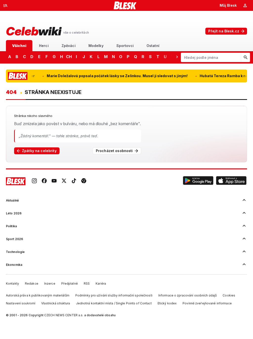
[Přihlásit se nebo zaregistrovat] (245, 5)
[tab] (19, 45)
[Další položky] (177, 57)
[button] (198, 181)
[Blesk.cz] (125, 5)
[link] (34, 181)
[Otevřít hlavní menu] (5, 5)
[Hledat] (245, 57)
